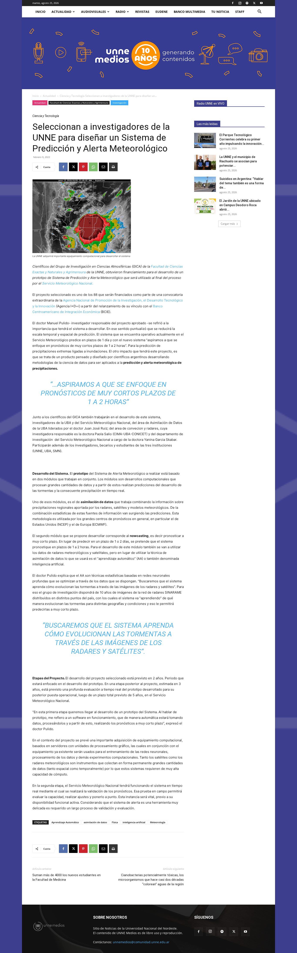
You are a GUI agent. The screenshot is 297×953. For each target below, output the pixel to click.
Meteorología (157, 822)
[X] (254, 3)
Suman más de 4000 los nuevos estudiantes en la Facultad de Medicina (66, 877)
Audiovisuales (93, 12)
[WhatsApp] (93, 167)
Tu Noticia (220, 12)
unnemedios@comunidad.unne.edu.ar (141, 942)
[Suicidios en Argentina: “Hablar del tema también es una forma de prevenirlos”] (205, 184)
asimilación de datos (95, 822)
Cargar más (228, 223)
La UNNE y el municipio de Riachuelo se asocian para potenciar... (238, 161)
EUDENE (161, 12)
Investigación (119, 102)
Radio (120, 12)
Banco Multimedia (189, 12)
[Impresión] (113, 167)
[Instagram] (240, 3)
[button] (259, 12)
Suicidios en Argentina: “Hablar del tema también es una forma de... (241, 183)
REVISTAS (142, 12)
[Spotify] (247, 3)
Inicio (35, 96)
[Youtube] (261, 3)
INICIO (40, 12)
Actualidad (61, 12)
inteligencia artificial (134, 822)
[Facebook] (232, 3)
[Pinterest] (83, 167)
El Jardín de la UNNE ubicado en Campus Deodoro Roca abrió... (240, 205)
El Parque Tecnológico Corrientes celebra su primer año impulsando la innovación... (241, 139)
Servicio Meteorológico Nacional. (67, 283)
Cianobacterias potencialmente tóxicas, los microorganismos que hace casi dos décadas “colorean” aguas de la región (151, 879)
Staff (239, 12)
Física (115, 822)
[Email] (103, 167)
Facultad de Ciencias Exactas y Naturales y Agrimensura (79, 102)
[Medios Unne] (148, 53)
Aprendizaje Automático (65, 822)
